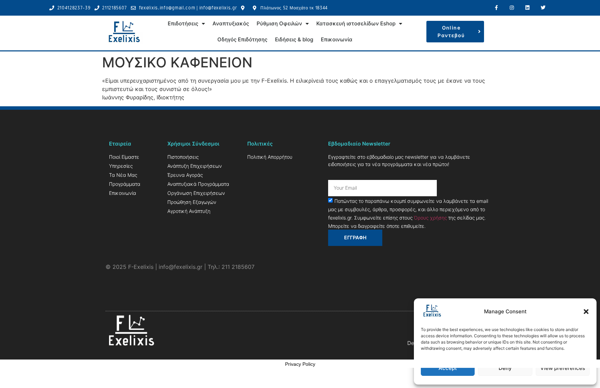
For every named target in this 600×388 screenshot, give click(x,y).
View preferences (562, 368)
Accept (448, 368)
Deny (505, 368)
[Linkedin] (527, 8)
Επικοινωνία (336, 39)
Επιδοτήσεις (183, 23)
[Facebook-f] (496, 8)
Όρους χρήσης (430, 217)
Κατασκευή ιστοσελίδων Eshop (355, 23)
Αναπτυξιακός (230, 23)
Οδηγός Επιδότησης (242, 39)
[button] (586, 311)
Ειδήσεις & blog (294, 39)
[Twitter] (543, 8)
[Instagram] (512, 8)
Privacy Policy (300, 364)
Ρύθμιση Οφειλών (279, 23)
